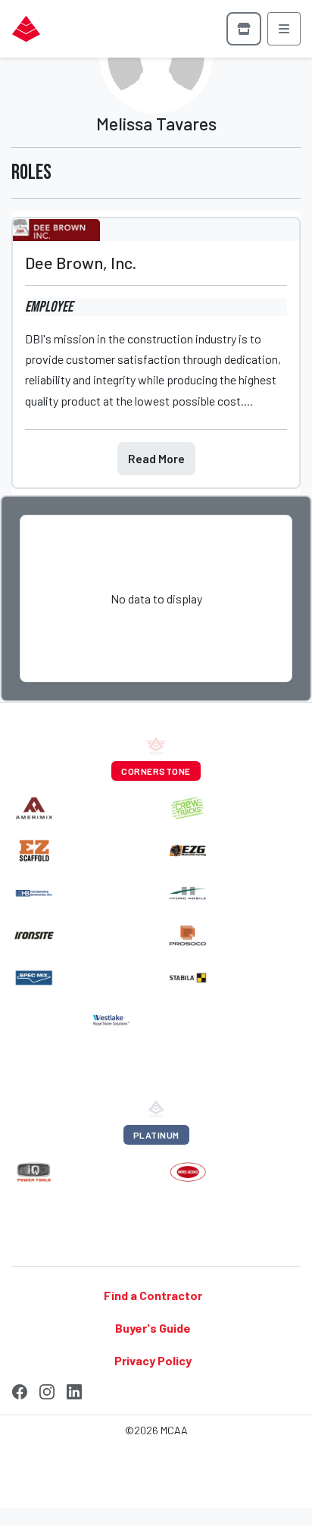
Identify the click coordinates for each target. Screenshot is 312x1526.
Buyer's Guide (153, 1328)
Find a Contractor (153, 1294)
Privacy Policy (153, 1360)
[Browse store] (243, 28)
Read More (156, 458)
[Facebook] (19, 1389)
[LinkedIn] (74, 1389)
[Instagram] (47, 1389)
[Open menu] (284, 28)
